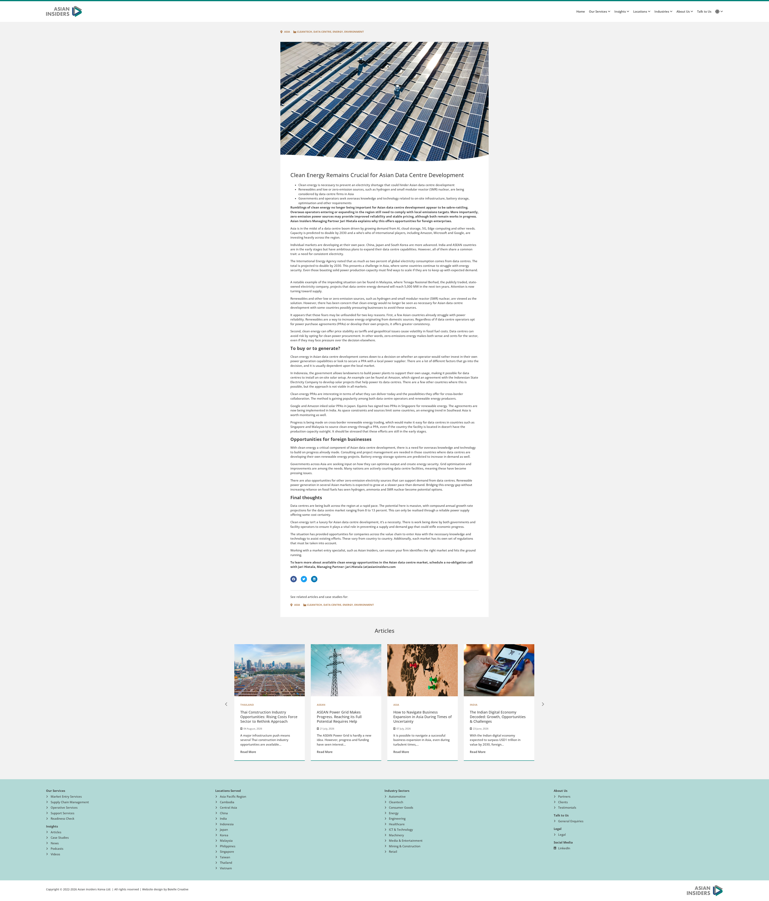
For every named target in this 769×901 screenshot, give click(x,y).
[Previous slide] (226, 704)
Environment (354, 31)
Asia (287, 31)
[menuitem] (597, 11)
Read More (248, 752)
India (473, 704)
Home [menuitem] (580, 11)
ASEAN (321, 704)
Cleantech (304, 31)
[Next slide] (543, 704)
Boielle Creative (178, 889)
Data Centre (322, 31)
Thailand (247, 704)
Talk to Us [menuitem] (704, 11)
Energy (338, 31)
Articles (385, 630)
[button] (293, 579)
